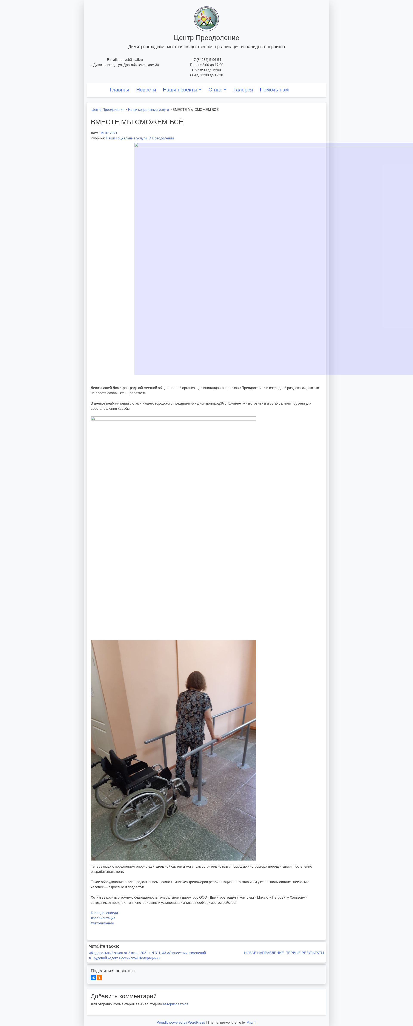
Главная (119, 90)
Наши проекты (180, 90)
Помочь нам (274, 90)
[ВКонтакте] (93, 977)
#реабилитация (103, 918)
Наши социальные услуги (126, 138)
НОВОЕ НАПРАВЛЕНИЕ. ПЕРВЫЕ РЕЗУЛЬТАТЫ (284, 953)
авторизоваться (175, 1004)
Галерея (243, 90)
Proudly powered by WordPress (181, 1022)
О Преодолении (161, 138)
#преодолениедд (104, 913)
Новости (146, 90)
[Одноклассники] (99, 977)
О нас (215, 90)
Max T (251, 1022)
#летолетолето (102, 923)
